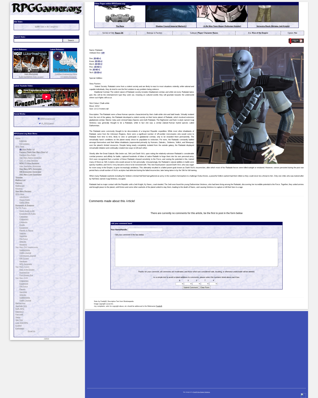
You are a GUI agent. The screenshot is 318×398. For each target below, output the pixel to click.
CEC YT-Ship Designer (28, 160)
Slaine (17, 317)
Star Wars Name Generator (30, 158)
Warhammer (20, 303)
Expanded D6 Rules (27, 213)
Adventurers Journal (27, 256)
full (33, 149)
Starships (23, 236)
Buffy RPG (19, 309)
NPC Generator (25, 264)
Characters (23, 219)
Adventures (24, 197)
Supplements (24, 250)
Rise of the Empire (26, 269)
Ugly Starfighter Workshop (30, 166)
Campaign (23, 216)
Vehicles (22, 241)
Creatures (23, 222)
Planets (22, 289)
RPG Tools (19, 146)
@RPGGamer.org (47, 118)
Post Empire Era (26, 275)
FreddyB (159, 306)
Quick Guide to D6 (26, 211)
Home (17, 138)
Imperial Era (24, 272)
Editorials (23, 141)
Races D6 (119, 33)
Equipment (23, 228)
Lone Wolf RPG (21, 323)
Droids (22, 225)
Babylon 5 (19, 311)
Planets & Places (26, 230)
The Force (23, 239)
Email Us (31, 331)
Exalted (18, 325)
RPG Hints (19, 194)
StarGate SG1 (21, 306)
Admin (46, 338)
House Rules (24, 200)
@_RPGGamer (47, 123)
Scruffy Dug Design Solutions (201, 392)
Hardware (23, 261)
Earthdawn (19, 328)
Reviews (18, 188)
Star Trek (19, 320)
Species (22, 233)
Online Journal (25, 253)
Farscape (19, 314)
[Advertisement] (196, 348)
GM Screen (24, 258)
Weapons (23, 244)
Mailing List (19, 186)
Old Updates (24, 144)
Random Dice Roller (27, 155)
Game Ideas (24, 202)
